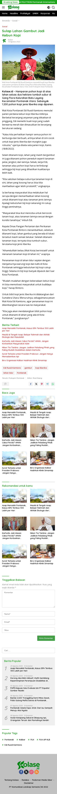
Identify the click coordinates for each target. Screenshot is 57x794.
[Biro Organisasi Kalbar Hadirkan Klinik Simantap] (42, 458)
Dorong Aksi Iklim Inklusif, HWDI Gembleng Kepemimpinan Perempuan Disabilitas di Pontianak (29, 679)
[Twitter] (26, 772)
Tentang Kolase (11, 780)
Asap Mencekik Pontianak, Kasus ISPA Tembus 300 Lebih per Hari (28, 329)
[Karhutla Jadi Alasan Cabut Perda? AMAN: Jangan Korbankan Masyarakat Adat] (14, 431)
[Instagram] (31, 772)
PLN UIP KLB (44, 739)
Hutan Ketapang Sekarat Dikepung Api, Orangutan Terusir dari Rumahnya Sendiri (29, 719)
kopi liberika (41, 368)
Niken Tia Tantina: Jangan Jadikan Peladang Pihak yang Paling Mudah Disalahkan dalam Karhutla (28, 348)
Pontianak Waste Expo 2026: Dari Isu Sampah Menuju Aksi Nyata (31, 709)
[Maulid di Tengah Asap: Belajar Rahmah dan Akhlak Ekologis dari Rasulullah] (42, 403)
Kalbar (22, 739)
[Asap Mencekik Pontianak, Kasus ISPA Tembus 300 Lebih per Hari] (14, 403)
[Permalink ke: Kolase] (4, 40)
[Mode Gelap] (48, 7)
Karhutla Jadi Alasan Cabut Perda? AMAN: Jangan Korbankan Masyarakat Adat (25, 342)
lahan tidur (8, 373)
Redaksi (25, 780)
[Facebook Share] (31, 384)
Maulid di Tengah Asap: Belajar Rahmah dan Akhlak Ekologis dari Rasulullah (26, 335)
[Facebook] (21, 772)
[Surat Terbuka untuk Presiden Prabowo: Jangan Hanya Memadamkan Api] (14, 458)
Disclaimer (29, 783)
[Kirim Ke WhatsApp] (53, 384)
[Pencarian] (53, 7)
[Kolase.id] (13, 7)
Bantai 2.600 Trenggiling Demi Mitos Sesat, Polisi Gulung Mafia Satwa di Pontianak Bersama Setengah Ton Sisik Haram (30, 699)
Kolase (10, 40)
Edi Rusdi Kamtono (12, 368)
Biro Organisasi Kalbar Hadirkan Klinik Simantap (24, 360)
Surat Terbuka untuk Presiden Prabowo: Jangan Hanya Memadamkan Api (27, 355)
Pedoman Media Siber (42, 780)
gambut (28, 368)
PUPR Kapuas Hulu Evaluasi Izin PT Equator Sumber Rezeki (30, 689)
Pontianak (21, 373)
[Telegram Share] (47, 384)
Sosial (4, 26)
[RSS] (36, 772)
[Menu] (4, 7)
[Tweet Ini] (36, 384)
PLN (32, 739)
